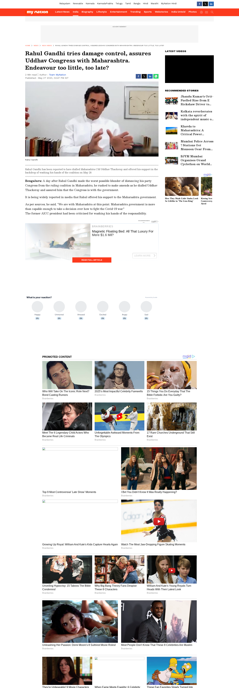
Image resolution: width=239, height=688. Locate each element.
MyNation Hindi (169, 3)
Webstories (161, 11)
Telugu (119, 3)
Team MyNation (57, 74)
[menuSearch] (212, 12)
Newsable (78, 3)
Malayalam (64, 3)
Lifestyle (101, 11)
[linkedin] (211, 4)
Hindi (145, 3)
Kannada (90, 3)
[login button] (202, 12)
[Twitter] (205, 4)
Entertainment (118, 11)
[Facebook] (199, 4)
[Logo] (39, 12)
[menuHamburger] (206, 12)
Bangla (136, 3)
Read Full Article (91, 260)
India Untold (178, 11)
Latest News (62, 11)
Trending (135, 11)
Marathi (154, 3)
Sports (148, 11)
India (75, 11)
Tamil (128, 3)
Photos (193, 11)
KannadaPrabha (105, 3)
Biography (87, 11)
